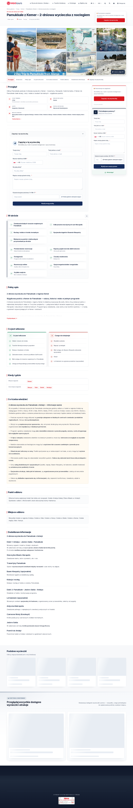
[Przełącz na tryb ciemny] (105, 3)
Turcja (17, 9)
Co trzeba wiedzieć (52, 79)
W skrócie (19, 79)
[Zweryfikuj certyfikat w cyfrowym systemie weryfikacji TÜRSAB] (66, 800)
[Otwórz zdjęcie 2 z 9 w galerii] (81, 39)
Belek (42, 387)
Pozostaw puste (18, 152)
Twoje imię (17, 150)
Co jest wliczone (39, 79)
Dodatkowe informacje (78, 79)
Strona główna (10, 9)
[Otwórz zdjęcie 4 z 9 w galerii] (81, 63)
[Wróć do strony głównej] (14, 3)
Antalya (49, 387)
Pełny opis (28, 79)
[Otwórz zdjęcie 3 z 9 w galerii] (111, 39)
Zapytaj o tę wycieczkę (111, 20)
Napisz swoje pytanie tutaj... (22, 175)
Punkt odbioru (64, 79)
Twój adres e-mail (54, 150)
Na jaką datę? (17, 167)
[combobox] (16, 162)
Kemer (22, 9)
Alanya (30, 387)
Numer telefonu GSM (20, 158)
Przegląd (11, 79)
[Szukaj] (109, 3)
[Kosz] (114, 3)
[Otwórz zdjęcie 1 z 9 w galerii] (36, 51)
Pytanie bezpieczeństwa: (24, 192)
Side (36, 387)
